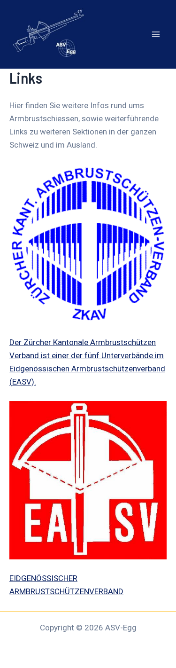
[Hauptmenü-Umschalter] (156, 34)
